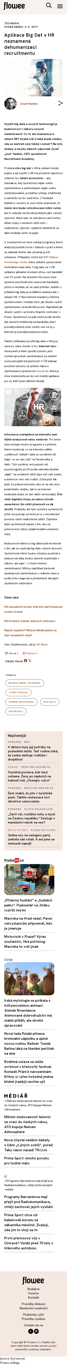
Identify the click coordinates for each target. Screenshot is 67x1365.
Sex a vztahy (18, 830)
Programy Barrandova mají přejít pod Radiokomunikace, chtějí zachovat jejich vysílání (28, 1201)
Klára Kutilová (43, 830)
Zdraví (13, 767)
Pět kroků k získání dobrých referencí (29, 621)
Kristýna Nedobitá (35, 767)
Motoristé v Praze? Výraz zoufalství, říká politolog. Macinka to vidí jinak (25, 941)
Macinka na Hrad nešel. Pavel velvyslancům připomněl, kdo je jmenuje (28, 923)
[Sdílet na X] (30, 660)
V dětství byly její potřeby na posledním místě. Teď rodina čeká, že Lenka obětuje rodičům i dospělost (33, 753)
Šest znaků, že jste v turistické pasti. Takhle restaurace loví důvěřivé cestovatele (30, 797)
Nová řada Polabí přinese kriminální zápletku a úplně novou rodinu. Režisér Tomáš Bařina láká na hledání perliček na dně (29, 1043)
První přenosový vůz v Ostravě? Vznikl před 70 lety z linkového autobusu (28, 1243)
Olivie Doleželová (38, 809)
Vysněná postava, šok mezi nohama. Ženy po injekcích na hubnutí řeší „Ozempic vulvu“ (29, 776)
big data (50, 701)
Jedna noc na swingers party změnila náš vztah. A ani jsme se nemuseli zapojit (31, 839)
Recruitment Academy (25, 683)
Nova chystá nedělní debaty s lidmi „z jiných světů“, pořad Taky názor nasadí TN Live (28, 1145)
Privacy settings (10, 1363)
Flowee (17, 6)
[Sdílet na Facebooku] (25, 661)
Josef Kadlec (18, 692)
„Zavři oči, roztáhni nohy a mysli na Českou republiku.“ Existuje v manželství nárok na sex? (31, 818)
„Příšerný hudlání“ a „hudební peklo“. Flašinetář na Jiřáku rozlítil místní (28, 905)
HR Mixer (42, 644)
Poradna (14, 742)
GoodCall (42, 371)
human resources (21, 701)
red (27, 742)
